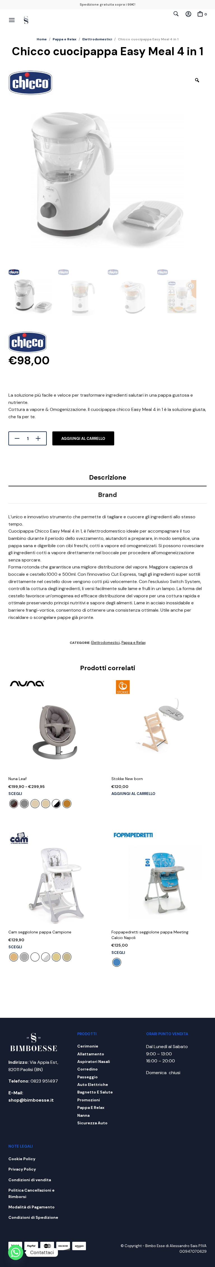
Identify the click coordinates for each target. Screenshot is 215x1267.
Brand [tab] (107, 495)
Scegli (15, 794)
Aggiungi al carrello (83, 438)
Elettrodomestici (97, 39)
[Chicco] (27, 343)
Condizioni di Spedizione (33, 1217)
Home (42, 39)
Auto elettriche (92, 1084)
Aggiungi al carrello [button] (133, 794)
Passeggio (87, 1076)
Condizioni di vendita (29, 1179)
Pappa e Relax (64, 39)
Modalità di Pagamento (31, 1207)
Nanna (83, 1115)
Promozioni (88, 1099)
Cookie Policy (21, 1158)
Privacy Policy (22, 1169)
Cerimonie (87, 1046)
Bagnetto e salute (95, 1092)
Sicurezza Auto (92, 1122)
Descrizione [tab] (107, 477)
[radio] (14, 803)
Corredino (87, 1069)
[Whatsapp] (15, 1252)
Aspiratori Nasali (93, 1061)
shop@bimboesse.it (31, 1100)
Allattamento (90, 1053)
